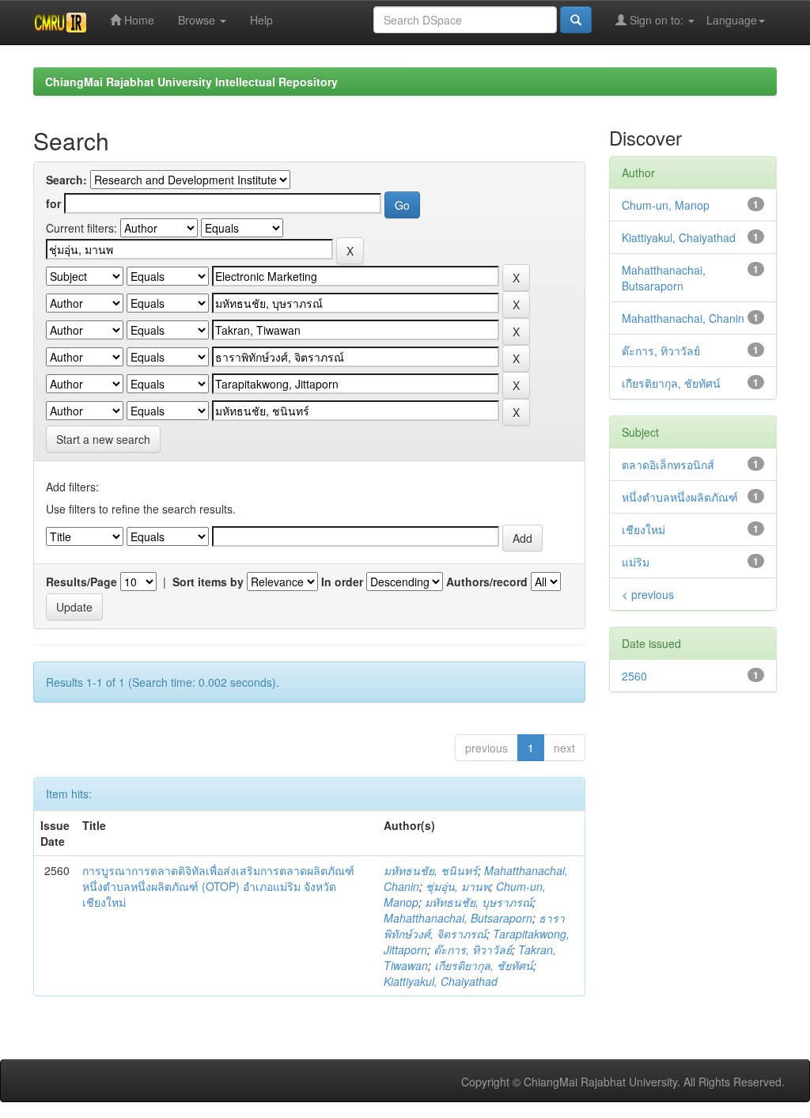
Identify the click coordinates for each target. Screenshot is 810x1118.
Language (731, 20)
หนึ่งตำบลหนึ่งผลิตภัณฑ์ (680, 497)
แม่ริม (635, 562)
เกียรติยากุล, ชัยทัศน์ (483, 965)
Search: (66, 180)
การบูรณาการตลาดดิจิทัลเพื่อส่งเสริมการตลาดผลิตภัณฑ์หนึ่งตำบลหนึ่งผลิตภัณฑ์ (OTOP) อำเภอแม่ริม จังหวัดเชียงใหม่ (218, 886)
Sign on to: (656, 20)
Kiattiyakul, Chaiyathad (441, 981)
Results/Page (81, 581)
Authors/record (487, 581)
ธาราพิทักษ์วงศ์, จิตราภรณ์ (474, 926)
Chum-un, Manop (666, 205)
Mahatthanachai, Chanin (683, 318)
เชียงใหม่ (643, 529)
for (53, 203)
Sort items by (208, 581)
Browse (198, 20)
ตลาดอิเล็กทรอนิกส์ (668, 464)
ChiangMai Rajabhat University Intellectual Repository (191, 81)
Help (261, 20)
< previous (648, 594)
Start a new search (103, 439)
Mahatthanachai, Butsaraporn (458, 918)
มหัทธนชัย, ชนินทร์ (431, 870)
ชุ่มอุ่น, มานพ (458, 886)
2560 (634, 676)
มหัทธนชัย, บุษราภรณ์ (478, 902)
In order (342, 581)
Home (137, 20)
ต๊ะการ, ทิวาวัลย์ (472, 949)
